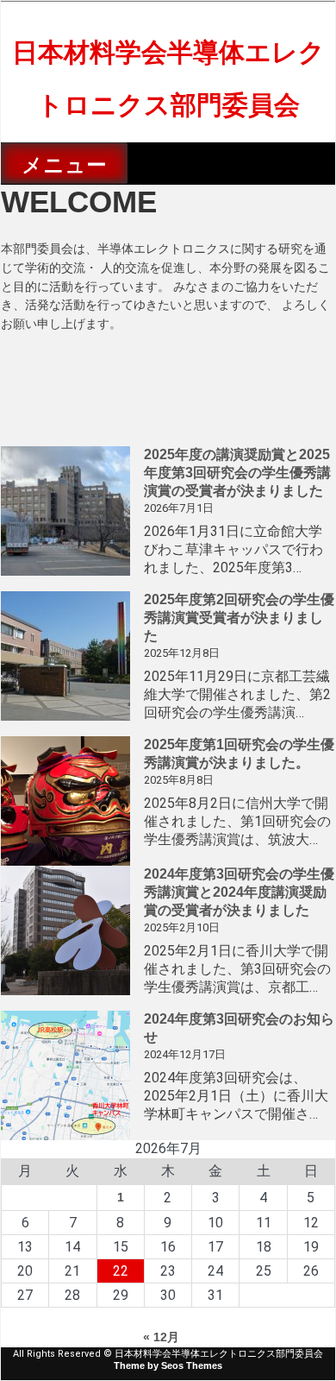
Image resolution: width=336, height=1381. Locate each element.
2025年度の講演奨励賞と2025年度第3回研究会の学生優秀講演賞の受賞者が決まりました (237, 472)
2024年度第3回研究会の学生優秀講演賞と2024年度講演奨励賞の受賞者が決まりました (239, 892)
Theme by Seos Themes (168, 1365)
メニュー (64, 165)
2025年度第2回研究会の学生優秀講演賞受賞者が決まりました (239, 617)
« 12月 (161, 1337)
